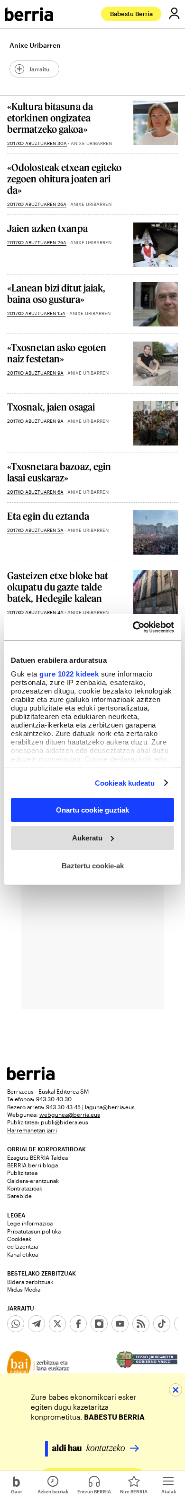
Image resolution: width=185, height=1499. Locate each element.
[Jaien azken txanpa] (155, 245)
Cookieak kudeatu (125, 783)
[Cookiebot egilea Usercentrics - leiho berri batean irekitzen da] (133, 627)
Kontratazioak (24, 1188)
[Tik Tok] (162, 1324)
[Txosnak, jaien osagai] (155, 423)
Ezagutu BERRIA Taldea (37, 1157)
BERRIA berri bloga (32, 1165)
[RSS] (141, 1324)
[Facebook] (78, 1324)
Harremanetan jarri (32, 1130)
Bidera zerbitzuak (30, 1281)
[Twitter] (57, 1324)
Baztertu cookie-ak (93, 865)
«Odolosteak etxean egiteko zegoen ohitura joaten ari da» (64, 179)
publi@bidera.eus (64, 1122)
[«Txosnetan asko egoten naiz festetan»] (155, 364)
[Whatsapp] (16, 1324)
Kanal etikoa (22, 1254)
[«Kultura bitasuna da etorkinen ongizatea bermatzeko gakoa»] (155, 123)
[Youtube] (120, 1324)
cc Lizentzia (22, 1246)
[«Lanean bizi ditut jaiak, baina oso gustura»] (155, 304)
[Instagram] (99, 1324)
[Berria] (31, 1077)
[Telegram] (36, 1324)
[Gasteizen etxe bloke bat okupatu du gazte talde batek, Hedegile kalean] (155, 592)
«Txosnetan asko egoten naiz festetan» (56, 353)
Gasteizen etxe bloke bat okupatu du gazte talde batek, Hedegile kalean (57, 587)
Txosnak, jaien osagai (51, 406)
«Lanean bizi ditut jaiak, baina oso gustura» (56, 293)
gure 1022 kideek (69, 673)
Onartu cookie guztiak (92, 810)
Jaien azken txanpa (47, 228)
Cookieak (19, 1238)
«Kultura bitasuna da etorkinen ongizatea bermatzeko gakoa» (50, 118)
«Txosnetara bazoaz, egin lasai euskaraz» (59, 472)
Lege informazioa (30, 1223)
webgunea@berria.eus (69, 1114)
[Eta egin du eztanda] (155, 532)
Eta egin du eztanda (48, 516)
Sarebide (19, 1195)
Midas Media (23, 1289)
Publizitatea (22, 1172)
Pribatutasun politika (34, 1231)
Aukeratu (87, 838)
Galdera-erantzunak (33, 1180)
